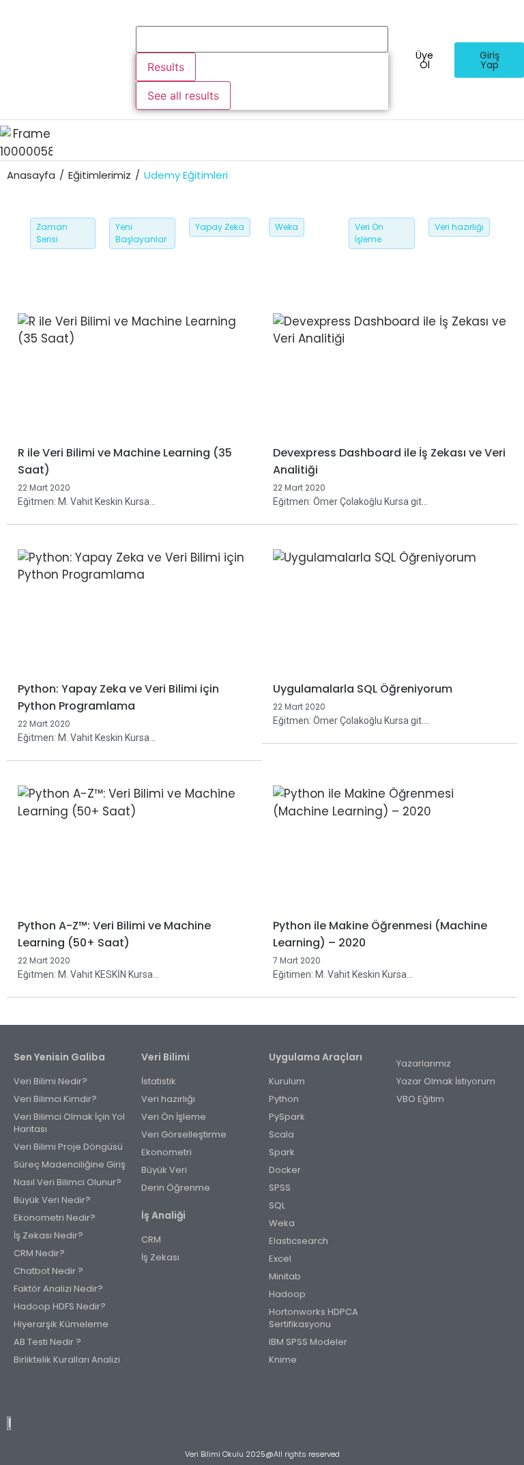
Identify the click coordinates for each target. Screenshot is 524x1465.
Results (165, 67)
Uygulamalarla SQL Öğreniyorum (362, 689)
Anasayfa (31, 175)
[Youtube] (270, 1393)
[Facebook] (240, 1393)
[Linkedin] (285, 1393)
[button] (288, 140)
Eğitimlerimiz (99, 175)
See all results (183, 95)
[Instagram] (255, 1393)
